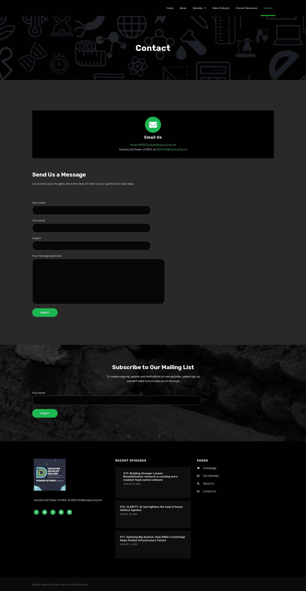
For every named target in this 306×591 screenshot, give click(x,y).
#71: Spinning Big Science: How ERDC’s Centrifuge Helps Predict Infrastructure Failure (152, 539)
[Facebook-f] (36, 512)
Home (170, 8)
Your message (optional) (47, 256)
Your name (38, 202)
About (183, 8)
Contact (268, 8)
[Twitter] (44, 512)
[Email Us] (153, 125)
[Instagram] (52, 512)
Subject (36, 238)
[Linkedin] (69, 512)
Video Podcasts (220, 8)
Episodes (198, 8)
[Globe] (61, 512)
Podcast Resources (246, 8)
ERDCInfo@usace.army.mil (171, 149)
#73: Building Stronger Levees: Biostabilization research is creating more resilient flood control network (150, 477)
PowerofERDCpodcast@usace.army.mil (153, 145)
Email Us (153, 137)
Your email (38, 220)
